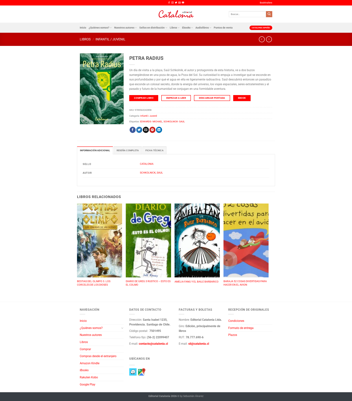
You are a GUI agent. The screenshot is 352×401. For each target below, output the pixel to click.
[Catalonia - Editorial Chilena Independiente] (176, 14)
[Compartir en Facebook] (133, 130)
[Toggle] (122, 328)
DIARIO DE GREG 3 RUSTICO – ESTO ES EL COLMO (148, 283)
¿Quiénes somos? (99, 27)
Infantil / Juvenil (110, 39)
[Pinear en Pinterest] (152, 130)
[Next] (268, 248)
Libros (173, 27)
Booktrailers (266, 2)
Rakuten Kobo (89, 377)
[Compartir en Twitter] (139, 130)
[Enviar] (269, 14)
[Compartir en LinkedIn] (159, 130)
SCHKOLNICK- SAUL (174, 121)
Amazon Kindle (89, 363)
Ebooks (186, 27)
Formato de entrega (241, 328)
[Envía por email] (146, 130)
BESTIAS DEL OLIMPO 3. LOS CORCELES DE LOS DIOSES (93, 283)
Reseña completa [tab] (128, 150)
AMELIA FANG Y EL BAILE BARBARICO (197, 281)
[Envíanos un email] (179, 2)
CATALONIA (146, 163)
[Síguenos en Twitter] (176, 2)
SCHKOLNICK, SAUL (151, 172)
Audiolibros (202, 27)
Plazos (232, 335)
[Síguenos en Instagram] (172, 2)
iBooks (84, 370)
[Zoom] (84, 119)
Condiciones (236, 321)
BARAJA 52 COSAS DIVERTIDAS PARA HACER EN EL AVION (245, 283)
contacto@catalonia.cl (153, 343)
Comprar (85, 349)
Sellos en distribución (152, 27)
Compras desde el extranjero (98, 356)
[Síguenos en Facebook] (169, 2)
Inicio (83, 27)
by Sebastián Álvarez (191, 396)
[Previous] (77, 248)
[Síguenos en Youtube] (183, 2)
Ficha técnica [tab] (154, 150)
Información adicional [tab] (95, 150)
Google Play (87, 384)
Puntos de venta (223, 27)
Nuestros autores (124, 27)
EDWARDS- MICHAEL (151, 121)
